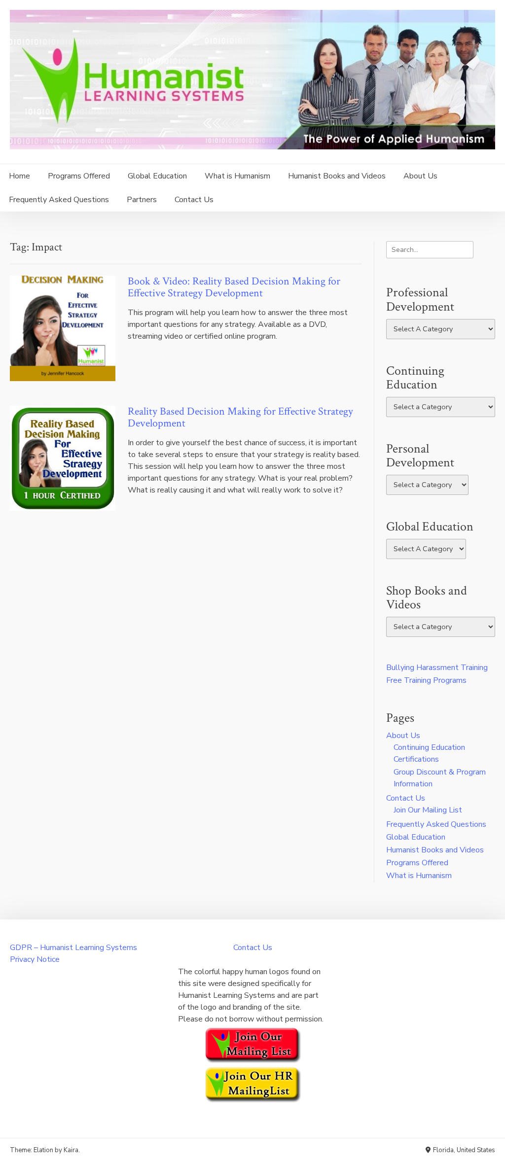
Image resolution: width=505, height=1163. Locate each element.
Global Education (157, 176)
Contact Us (194, 199)
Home (19, 176)
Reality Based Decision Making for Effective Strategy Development (240, 417)
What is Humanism (237, 176)
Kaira (71, 1150)
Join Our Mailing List (428, 810)
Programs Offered (79, 176)
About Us (420, 176)
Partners (142, 199)
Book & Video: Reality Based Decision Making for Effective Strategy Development (234, 287)
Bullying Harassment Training (437, 667)
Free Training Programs (426, 680)
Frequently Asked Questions (59, 199)
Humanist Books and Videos (337, 176)
